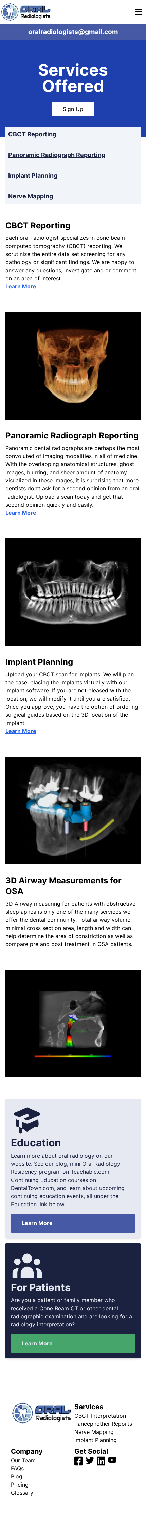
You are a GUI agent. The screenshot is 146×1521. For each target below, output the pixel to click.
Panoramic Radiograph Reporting (56, 154)
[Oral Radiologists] (25, 12)
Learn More (20, 286)
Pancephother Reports (103, 1423)
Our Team (23, 1460)
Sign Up (73, 109)
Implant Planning (32, 175)
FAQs (17, 1468)
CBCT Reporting (32, 134)
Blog (16, 1476)
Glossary (22, 1492)
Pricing (20, 1484)
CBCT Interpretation (100, 1415)
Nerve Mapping (30, 196)
